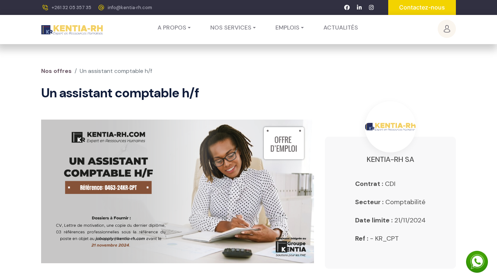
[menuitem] (340, 27)
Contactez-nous (422, 7)
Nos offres (56, 71)
